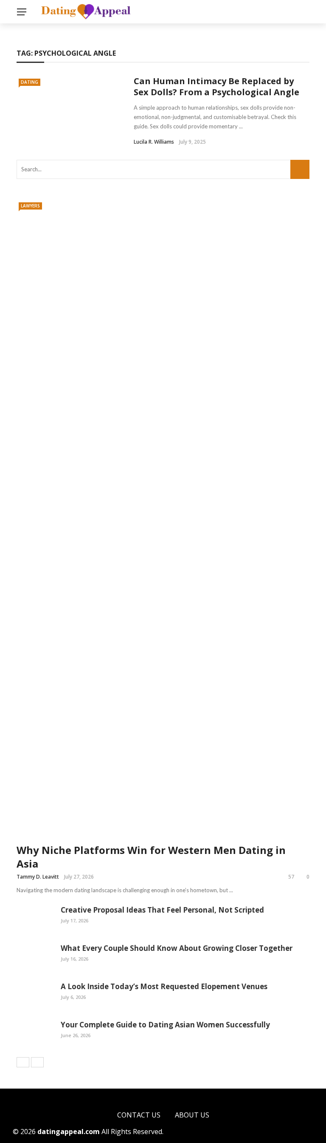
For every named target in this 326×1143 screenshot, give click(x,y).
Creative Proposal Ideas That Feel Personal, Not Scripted (162, 910)
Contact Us (138, 1115)
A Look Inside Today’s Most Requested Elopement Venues (164, 986)
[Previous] (23, 1062)
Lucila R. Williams (154, 141)
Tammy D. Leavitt (38, 876)
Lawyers (30, 206)
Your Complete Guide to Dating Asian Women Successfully (165, 1025)
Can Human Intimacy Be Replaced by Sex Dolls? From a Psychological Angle (216, 86)
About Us (192, 1115)
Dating (29, 82)
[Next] (37, 1062)
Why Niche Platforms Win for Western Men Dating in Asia (151, 856)
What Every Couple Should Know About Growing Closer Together (176, 948)
